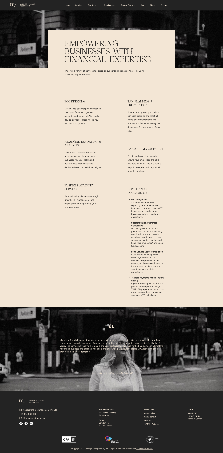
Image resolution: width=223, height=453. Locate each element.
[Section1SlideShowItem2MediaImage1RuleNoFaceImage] (111, 384)
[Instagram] (26, 423)
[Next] (215, 349)
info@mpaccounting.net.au (32, 418)
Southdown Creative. (145, 449)
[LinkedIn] (31, 423)
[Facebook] (21, 423)
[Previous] (7, 349)
